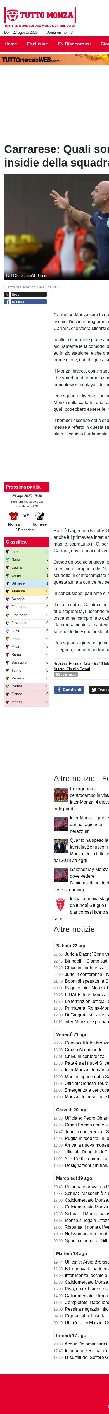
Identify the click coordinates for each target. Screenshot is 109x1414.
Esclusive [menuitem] (37, 44)
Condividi (71, 689)
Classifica (16, 542)
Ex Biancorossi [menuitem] (74, 44)
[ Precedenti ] (27, 530)
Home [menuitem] (10, 44)
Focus (74, 664)
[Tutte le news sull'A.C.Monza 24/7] (40, 17)
